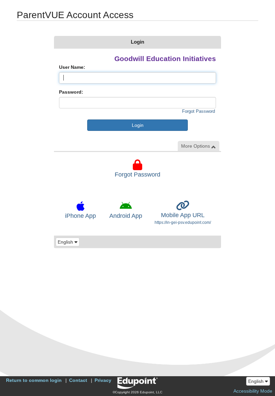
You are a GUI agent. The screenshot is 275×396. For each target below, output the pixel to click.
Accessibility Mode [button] (252, 391)
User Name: (72, 67)
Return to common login (34, 380)
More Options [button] (196, 146)
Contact (78, 380)
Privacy (103, 380)
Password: (71, 92)
